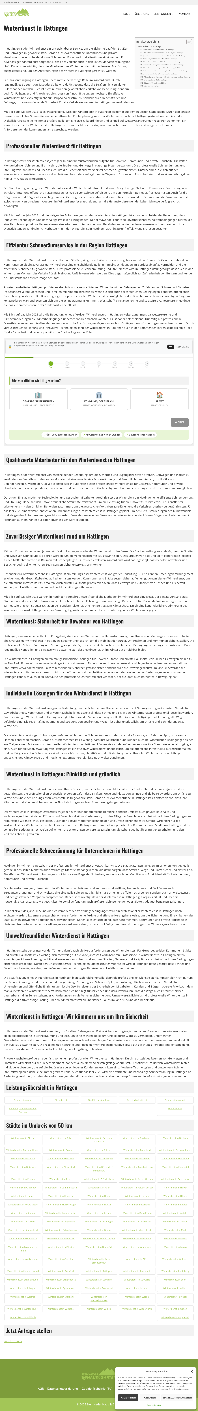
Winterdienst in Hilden (175, 1196)
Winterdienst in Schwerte (137, 1279)
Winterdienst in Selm (175, 1279)
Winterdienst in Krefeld (175, 1213)
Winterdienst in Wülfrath (23, 1317)
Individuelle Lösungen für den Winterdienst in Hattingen (163, 65)
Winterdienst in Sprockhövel (60, 1288)
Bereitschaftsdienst (137, 1100)
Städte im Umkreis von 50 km (155, 83)
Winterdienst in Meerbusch (23, 1238)
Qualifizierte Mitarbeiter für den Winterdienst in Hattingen (165, 56)
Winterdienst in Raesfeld (61, 1271)
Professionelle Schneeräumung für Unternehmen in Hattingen (165, 71)
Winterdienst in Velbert (175, 1288)
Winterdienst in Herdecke (61, 1196)
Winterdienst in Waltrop (22, 1296)
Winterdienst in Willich (99, 1308)
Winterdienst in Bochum (175, 1138)
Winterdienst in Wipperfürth (137, 1308)
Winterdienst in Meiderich (61, 1238)
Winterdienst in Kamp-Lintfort (60, 1213)
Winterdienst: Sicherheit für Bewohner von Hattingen (162, 62)
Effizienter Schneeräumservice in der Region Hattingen (163, 53)
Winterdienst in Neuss (175, 1247)
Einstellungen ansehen (177, 1397)
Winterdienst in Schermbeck (61, 1279)
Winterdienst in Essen (61, 1179)
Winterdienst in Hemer (23, 1196)
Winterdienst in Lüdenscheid (23, 1230)
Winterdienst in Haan (99, 1187)
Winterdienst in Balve (61, 1138)
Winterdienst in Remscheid (137, 1271)
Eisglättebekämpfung (99, 1100)
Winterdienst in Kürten (23, 1221)
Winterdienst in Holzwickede (23, 1204)
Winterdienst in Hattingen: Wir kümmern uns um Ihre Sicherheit (167, 77)
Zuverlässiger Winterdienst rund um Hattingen (160, 59)
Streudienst (61, 1100)
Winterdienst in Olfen (137, 1259)
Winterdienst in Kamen (23, 1213)
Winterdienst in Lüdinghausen (61, 1230)
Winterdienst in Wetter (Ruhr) (22, 1308)
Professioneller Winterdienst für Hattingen (158, 49)
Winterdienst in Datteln (23, 1158)
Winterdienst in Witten (175, 1308)
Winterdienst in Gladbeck (23, 1187)
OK (170, 346)
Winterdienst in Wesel (175, 1296)
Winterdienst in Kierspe (99, 1213)
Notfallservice (175, 1108)
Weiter (179, 422)
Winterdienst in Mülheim (61, 1247)
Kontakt (185, 14)
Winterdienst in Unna (137, 1288)
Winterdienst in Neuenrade (137, 1247)
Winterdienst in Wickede (61, 1308)
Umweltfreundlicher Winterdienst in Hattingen (160, 74)
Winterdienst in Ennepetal (175, 1167)
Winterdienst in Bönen (61, 1150)
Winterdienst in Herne (99, 1196)
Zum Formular (13, 1341)
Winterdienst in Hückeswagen (60, 1204)
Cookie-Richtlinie (154, 1405)
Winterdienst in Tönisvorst (99, 1288)
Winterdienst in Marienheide (137, 1230)
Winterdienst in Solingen (23, 1288)
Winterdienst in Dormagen (99, 1158)
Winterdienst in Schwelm (99, 1279)
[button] (191, 1371)
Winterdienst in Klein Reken (137, 1213)
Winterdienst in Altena (22, 1138)
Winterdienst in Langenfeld (61, 1221)
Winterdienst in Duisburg (23, 1167)
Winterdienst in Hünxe (99, 1204)
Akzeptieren (128, 1397)
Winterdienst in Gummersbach (61, 1187)
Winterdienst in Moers (175, 1238)
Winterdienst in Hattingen (150, 46)
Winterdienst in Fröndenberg (99, 1179)
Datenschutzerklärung (62, 1388)
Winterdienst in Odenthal (61, 1259)
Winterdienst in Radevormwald (23, 1271)
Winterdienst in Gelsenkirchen (137, 1179)
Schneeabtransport (175, 1100)
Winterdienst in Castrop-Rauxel (175, 1150)
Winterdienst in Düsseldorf (61, 1167)
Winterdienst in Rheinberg (175, 1271)
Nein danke (182, 346)
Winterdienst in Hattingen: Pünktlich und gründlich (161, 68)
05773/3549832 (25, 2)
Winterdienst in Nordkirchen (23, 1259)
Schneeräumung (22, 1100)
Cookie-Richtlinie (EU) (97, 1388)
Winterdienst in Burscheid (137, 1150)
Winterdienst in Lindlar (175, 1221)
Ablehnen (150, 1397)
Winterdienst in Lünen (99, 1230)
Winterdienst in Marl (175, 1230)
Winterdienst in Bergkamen (137, 1138)
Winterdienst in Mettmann (137, 1238)
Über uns (142, 14)
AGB (41, 1388)
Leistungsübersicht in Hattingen (155, 80)
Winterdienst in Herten (137, 1196)
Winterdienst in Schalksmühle (22, 1279)
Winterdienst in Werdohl (61, 1296)
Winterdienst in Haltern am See (137, 1187)
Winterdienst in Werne (137, 1296)
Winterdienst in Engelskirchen (137, 1167)
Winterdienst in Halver (175, 1187)
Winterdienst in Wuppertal (175, 1317)
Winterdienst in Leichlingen (99, 1221)
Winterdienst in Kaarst (175, 1204)
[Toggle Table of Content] (187, 41)
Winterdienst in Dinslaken (60, 1158)
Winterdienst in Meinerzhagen (99, 1238)
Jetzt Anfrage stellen (151, 86)
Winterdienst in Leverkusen (137, 1221)
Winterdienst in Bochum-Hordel (22, 1150)
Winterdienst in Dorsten (137, 1158)
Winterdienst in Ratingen (99, 1271)
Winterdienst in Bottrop (99, 1150)
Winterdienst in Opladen (175, 1259)
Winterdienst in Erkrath (23, 1179)
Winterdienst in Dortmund (175, 1158)
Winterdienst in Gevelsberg (175, 1179)
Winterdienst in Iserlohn (137, 1204)
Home (126, 14)
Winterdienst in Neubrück (99, 1247)
